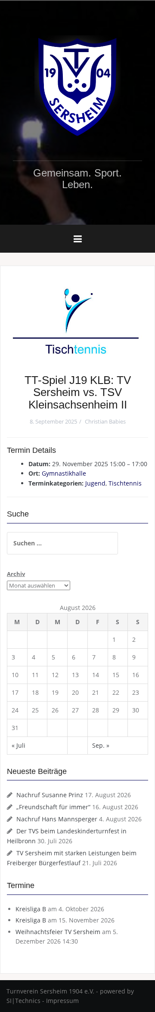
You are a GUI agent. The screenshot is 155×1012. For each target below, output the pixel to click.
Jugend (95, 483)
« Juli (18, 745)
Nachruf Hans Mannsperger (56, 819)
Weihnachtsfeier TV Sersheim (58, 932)
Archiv (16, 574)
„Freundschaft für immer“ (53, 807)
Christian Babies (105, 421)
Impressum (62, 1001)
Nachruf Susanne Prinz (49, 795)
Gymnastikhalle (64, 473)
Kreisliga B (31, 909)
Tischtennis (125, 483)
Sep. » (100, 745)
